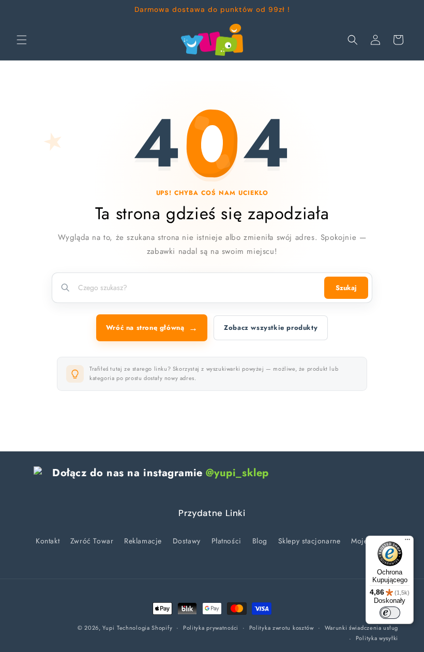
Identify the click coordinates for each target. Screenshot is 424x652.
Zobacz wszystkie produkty (270, 327)
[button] (21, 39)
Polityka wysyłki (377, 638)
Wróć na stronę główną (152, 328)
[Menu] (407, 542)
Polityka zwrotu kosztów (281, 628)
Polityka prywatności (210, 628)
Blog (259, 541)
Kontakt (47, 541)
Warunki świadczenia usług (362, 628)
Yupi (108, 628)
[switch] (390, 612)
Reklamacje (143, 541)
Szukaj (346, 288)
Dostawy (187, 541)
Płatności (226, 541)
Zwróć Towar (92, 541)
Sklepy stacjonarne (309, 541)
